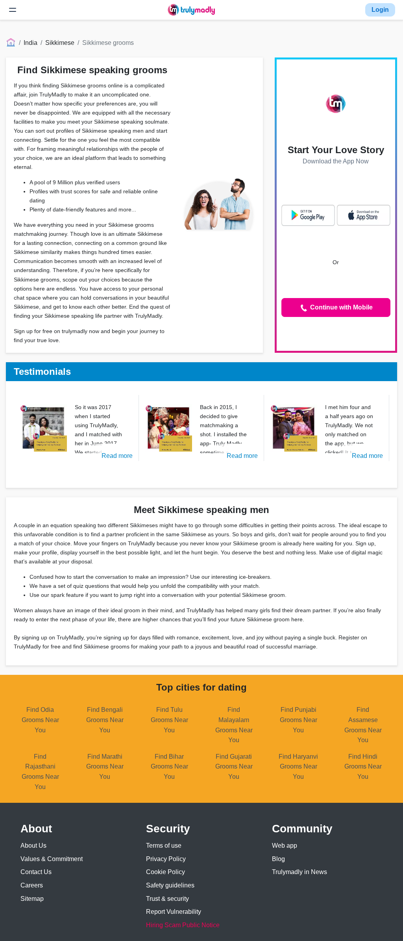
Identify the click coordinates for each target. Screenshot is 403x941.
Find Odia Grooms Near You (40, 719)
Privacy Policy (166, 859)
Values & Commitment (51, 859)
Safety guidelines (170, 885)
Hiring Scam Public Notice (183, 925)
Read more (117, 455)
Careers (31, 885)
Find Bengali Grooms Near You (105, 719)
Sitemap (32, 898)
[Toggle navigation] (12, 10)
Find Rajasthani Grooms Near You (40, 771)
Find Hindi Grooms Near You (363, 766)
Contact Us (36, 872)
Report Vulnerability (173, 911)
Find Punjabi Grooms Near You (298, 719)
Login (380, 9)
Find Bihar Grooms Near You (169, 766)
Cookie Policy (165, 872)
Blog (278, 859)
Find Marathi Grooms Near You (105, 766)
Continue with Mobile (341, 307)
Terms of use (163, 845)
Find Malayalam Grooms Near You (234, 724)
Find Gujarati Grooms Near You (234, 766)
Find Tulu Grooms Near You (169, 719)
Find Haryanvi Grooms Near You (298, 766)
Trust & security (167, 898)
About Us (33, 845)
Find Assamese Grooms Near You (363, 724)
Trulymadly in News (299, 872)
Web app (284, 845)
